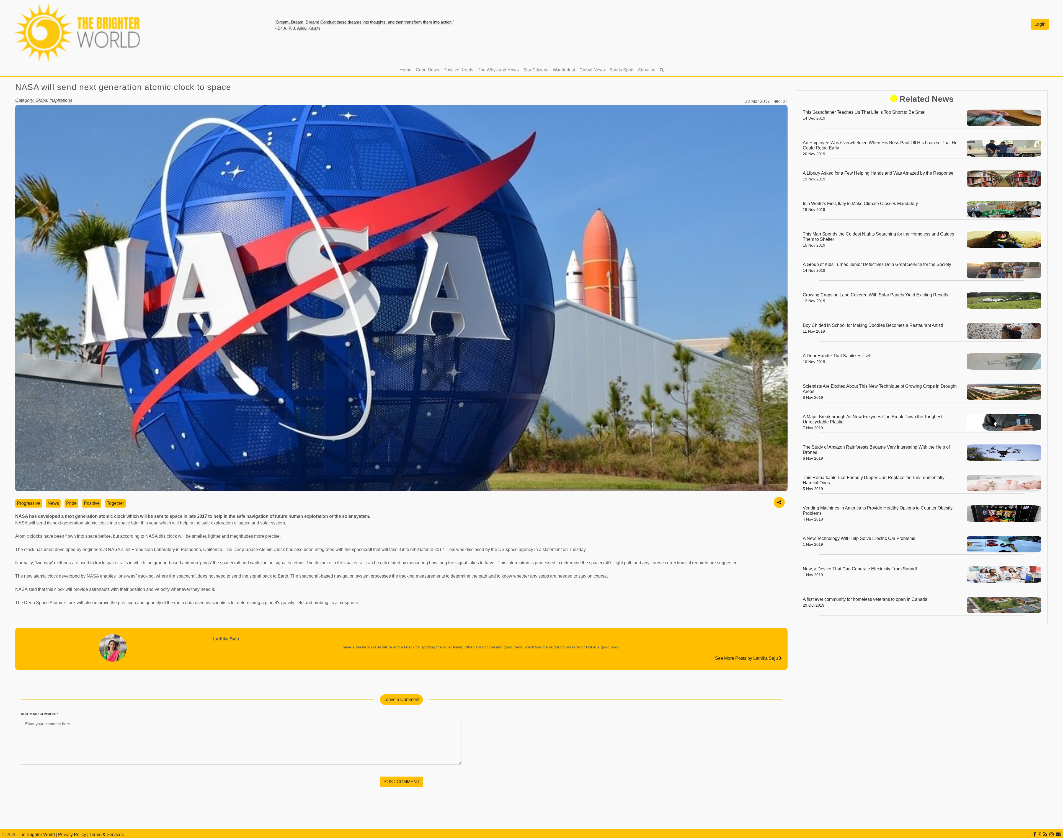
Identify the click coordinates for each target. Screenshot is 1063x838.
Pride (71, 503)
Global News (592, 70)
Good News (427, 70)
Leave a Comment (401, 699)
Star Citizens (535, 70)
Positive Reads (458, 70)
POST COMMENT (401, 781)
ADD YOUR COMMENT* (39, 714)
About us (646, 70)
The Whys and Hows (498, 70)
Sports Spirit (621, 70)
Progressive (28, 503)
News (53, 503)
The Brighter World (36, 834)
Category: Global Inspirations (43, 100)
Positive (92, 503)
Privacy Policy (72, 834)
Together (115, 503)
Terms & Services (106, 834)
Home (406, 69)
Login (1040, 24)
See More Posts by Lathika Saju (747, 658)
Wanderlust (564, 70)
